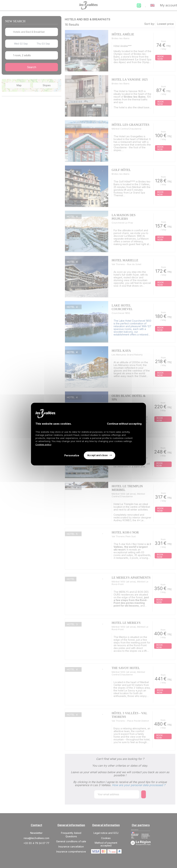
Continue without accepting (124, 423)
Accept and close (97, 455)
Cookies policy (43, 444)
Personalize (71, 455)
